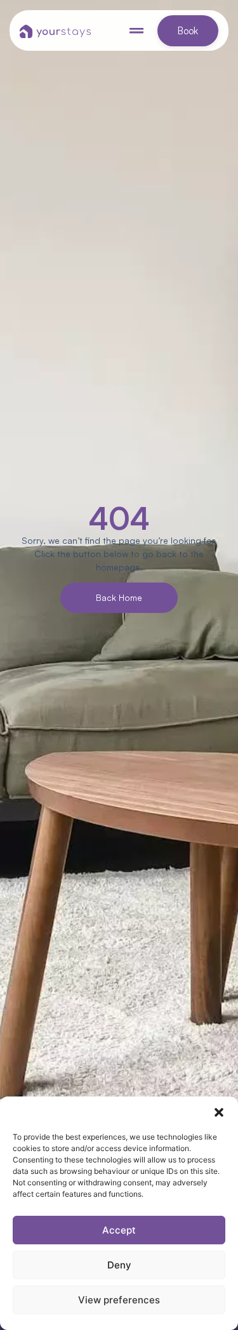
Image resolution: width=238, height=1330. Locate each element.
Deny (119, 1265)
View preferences (119, 1300)
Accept (119, 1230)
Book (188, 31)
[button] (219, 1112)
